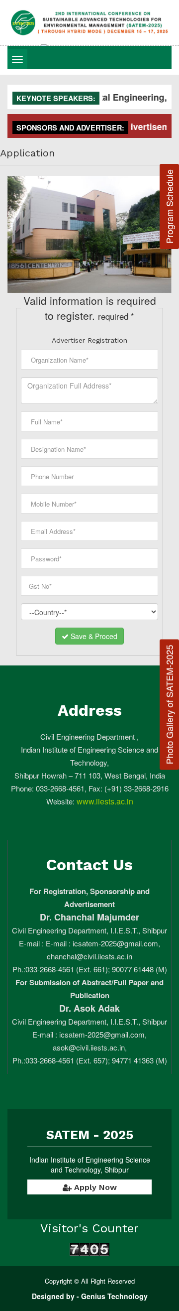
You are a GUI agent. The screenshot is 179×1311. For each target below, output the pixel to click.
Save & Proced (93, 636)
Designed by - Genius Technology (90, 1296)
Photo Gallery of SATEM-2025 (169, 704)
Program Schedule (169, 206)
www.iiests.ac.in (104, 801)
